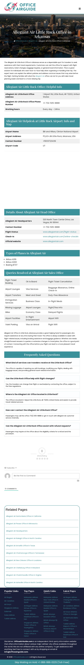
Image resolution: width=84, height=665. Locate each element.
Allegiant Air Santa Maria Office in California (23, 516)
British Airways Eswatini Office (50, 615)
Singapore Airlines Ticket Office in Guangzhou (31, 625)
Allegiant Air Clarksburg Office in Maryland (23, 568)
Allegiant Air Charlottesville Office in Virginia (23, 575)
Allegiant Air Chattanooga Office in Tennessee (25, 553)
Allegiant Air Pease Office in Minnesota (21, 523)
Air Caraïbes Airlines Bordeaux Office (71, 607)
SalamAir (7, 611)
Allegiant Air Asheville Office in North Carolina (24, 582)
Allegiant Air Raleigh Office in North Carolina (23, 538)
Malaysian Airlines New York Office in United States (51, 599)
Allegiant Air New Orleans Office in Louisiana (23, 560)
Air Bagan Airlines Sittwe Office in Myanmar (31, 608)
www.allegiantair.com (53, 241)
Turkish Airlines (10, 618)
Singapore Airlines (11, 608)
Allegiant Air (32, 41)
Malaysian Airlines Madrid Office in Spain (31, 599)
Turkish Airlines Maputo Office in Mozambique (70, 626)
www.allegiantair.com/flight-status (59, 232)
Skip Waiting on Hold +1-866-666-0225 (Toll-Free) (42, 662)
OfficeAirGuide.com (21, 657)
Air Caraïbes (9, 601)
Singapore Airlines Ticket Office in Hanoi (31, 633)
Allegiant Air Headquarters (17, 531)
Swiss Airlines (9, 615)
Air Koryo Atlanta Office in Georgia (70, 613)
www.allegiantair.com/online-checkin (60, 236)
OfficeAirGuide (21, 41)
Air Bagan (8, 597)
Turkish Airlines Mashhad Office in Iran (31, 616)
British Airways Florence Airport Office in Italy (50, 628)
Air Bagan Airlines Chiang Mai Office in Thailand (71, 599)
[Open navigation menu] (80, 8)
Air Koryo (7, 604)
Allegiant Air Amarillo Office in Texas (20, 545)
